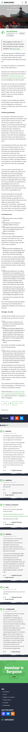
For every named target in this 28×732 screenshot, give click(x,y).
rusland (21, 401)
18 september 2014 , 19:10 (9, 433)
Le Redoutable (10, 609)
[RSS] (13, 714)
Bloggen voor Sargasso (9, 697)
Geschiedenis (6, 691)
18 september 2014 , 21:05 (9, 536)
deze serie (16, 49)
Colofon (5, 694)
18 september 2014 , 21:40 (9, 589)
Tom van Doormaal (11, 31)
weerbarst (9, 480)
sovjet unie (14, 403)
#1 (4, 613)
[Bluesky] (8, 714)
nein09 (14, 25)
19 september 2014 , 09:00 (9, 611)
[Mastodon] (3, 714)
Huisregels (5, 702)
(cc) (17, 25)
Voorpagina (14, 7)
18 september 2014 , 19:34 (9, 507)
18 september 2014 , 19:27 (9, 482)
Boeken (11, 35)
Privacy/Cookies (7, 700)
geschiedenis (15, 401)
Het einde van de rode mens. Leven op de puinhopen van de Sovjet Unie (13, 394)
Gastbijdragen (6, 705)
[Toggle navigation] (26, 2)
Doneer (14, 676)
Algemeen (22, 33)
